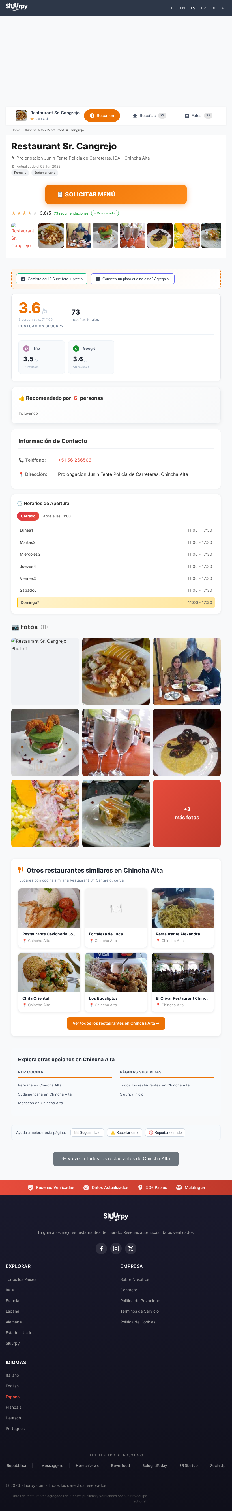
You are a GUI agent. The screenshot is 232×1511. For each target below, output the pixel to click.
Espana (12, 1311)
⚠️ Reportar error (125, 1132)
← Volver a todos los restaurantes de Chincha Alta (116, 1158)
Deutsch (13, 1417)
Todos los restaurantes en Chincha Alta (155, 1085)
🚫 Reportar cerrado (165, 1132)
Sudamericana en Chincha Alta (45, 1094)
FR (203, 8)
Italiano (12, 1375)
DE (213, 8)
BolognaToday (154, 1465)
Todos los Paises (21, 1279)
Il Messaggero (50, 1465)
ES (193, 8)
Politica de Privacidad (140, 1300)
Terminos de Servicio (139, 1311)
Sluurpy (13, 1343)
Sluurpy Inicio (131, 1094)
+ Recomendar (105, 213)
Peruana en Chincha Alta (39, 1085)
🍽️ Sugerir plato (87, 1132)
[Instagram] (116, 1248)
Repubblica (16, 1465)
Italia (10, 1289)
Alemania (14, 1321)
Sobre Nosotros (134, 1279)
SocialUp (217, 1465)
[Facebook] (101, 1248)
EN (182, 8)
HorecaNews (87, 1465)
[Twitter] (130, 1248)
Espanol (13, 1396)
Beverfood (120, 1465)
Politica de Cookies (137, 1321)
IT (172, 8)
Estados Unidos (20, 1332)
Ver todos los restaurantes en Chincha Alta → (116, 1023)
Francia (12, 1300)
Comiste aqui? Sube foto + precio (55, 279)
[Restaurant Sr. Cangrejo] (24, 235)
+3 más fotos (187, 813)
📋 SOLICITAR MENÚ (86, 194)
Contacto (128, 1289)
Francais (13, 1407)
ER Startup (188, 1465)
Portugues (15, 1428)
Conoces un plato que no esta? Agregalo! (136, 279)
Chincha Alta (33, 130)
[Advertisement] (116, 61)
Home (16, 130)
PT (224, 8)
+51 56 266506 (74, 460)
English (12, 1385)
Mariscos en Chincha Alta (40, 1103)
